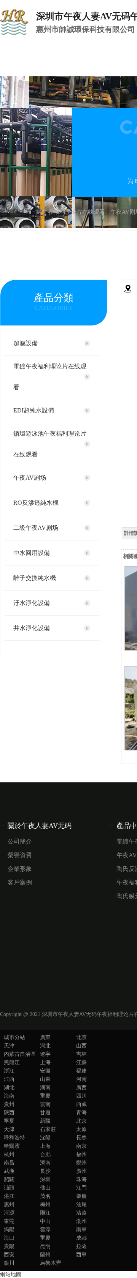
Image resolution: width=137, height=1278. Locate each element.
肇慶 (81, 1196)
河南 (81, 1079)
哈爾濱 (12, 1146)
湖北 (9, 1087)
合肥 (45, 1154)
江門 (81, 1188)
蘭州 (45, 1254)
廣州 (81, 1171)
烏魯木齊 (50, 1263)
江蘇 (81, 1062)
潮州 (81, 1221)
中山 (45, 1221)
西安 (9, 1254)
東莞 (9, 1221)
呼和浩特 (14, 1138)
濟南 (45, 1163)
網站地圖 (10, 1274)
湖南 (45, 1087)
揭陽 (9, 1229)
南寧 (81, 1229)
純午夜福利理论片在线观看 (71, 212)
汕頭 (9, 1188)
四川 (81, 1096)
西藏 (81, 1104)
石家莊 (48, 1129)
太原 (81, 1129)
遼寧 (45, 1054)
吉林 (81, 1054)
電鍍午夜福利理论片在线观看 (49, 376)
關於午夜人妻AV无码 (40, 825)
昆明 (45, 1246)
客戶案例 (20, 882)
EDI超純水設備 (33, 410)
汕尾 (81, 1204)
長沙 (45, 1171)
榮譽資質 (20, 855)
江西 (9, 1079)
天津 (9, 1046)
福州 (81, 1154)
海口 (9, 1238)
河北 (45, 1046)
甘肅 (45, 1112)
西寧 (81, 1254)
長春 (81, 1138)
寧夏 (9, 1121)
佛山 (45, 1188)
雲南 (45, 1104)
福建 (81, 1071)
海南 (9, 1096)
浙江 (9, 1071)
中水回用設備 (31, 553)
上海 (45, 1062)
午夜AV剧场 (29, 477)
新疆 (45, 1121)
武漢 (9, 1171)
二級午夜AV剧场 (35, 527)
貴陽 (9, 1246)
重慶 (45, 1096)
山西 (81, 1046)
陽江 (45, 1213)
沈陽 (45, 1138)
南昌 (9, 1163)
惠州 (9, 1204)
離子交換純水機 (34, 578)
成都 (81, 1238)
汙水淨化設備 (31, 603)
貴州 (9, 1104)
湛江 (9, 1196)
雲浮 (45, 1229)
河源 (9, 1213)
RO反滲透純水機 (36, 502)
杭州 (9, 1154)
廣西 (81, 1087)
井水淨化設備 (31, 628)
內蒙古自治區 (20, 1054)
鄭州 (81, 1163)
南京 (81, 1146)
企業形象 (20, 869)
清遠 (81, 1213)
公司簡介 (20, 841)
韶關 (9, 1179)
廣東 (45, 1037)
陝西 (9, 1112)
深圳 (45, 1179)
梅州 (45, 1204)
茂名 (45, 1196)
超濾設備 (25, 343)
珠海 (81, 1179)
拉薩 (81, 1246)
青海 (81, 1112)
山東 (45, 1079)
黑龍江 (12, 1062)
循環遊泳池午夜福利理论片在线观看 (49, 444)
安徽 (45, 1071)
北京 (81, 1037)
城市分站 (14, 1037)
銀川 (9, 1263)
